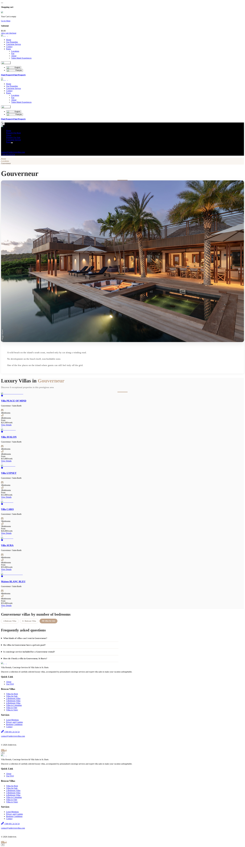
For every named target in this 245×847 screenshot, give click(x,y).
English (17, 67)
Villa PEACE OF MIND (13, 400)
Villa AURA (7, 545)
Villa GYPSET (8, 473)
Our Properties (12, 42)
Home (8, 40)
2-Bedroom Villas (13, 698)
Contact (9, 47)
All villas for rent (48, 621)
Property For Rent (13, 133)
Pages (8, 49)
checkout (12, 33)
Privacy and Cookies (14, 722)
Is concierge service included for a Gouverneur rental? (29, 652)
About (8, 135)
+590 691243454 (8, 154)
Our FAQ (10, 684)
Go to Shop (5, 21)
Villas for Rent (12, 694)
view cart (4, 33)
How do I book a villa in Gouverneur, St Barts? (25, 658)
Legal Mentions (12, 720)
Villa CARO (7, 509)
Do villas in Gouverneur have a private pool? (24, 645)
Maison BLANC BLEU (13, 581)
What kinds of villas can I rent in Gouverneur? (25, 638)
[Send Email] (5, 750)
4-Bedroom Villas (9, 621)
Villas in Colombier (14, 705)
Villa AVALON (9, 437)
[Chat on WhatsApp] (2, 750)
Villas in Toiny (12, 710)
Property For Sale (13, 137)
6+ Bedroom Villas (29, 621)
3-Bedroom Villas (13, 701)
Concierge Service (13, 44)
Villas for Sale (11, 696)
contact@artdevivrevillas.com (13, 152)
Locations (5, 161)
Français (19, 70)
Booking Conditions (14, 724)
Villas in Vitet (11, 708)
